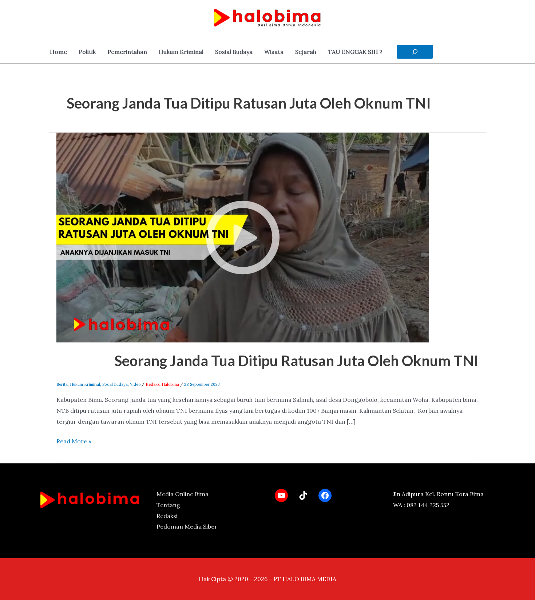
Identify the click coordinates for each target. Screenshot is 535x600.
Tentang (168, 505)
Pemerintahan (127, 51)
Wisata (274, 51)
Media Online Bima (182, 494)
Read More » (73, 440)
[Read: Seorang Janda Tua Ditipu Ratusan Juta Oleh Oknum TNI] (242, 236)
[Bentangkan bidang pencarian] (415, 52)
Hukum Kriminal (181, 51)
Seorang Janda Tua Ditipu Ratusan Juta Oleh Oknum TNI (296, 360)
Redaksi (167, 515)
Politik (87, 51)
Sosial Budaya (234, 51)
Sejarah (305, 51)
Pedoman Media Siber (186, 526)
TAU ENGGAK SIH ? (355, 51)
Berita (62, 384)
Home (58, 51)
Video (135, 384)
